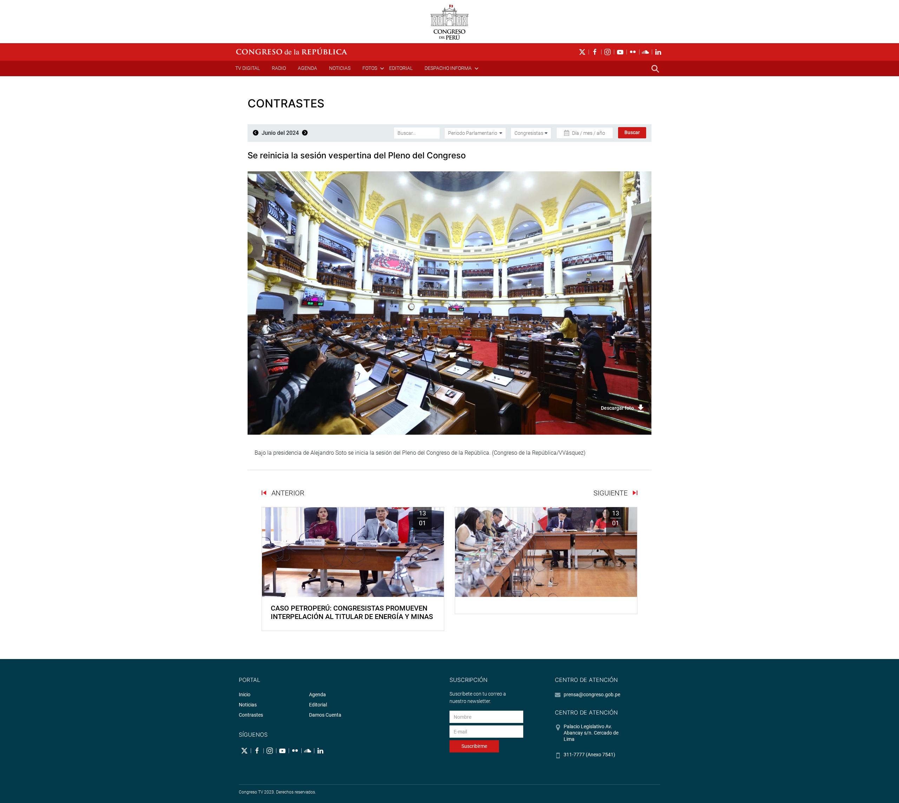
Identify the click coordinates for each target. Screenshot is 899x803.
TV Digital (247, 68)
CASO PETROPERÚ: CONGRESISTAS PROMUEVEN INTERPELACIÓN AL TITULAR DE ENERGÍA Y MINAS (352, 612)
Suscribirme (474, 746)
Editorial (401, 68)
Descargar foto (617, 408)
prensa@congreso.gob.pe (592, 694)
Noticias (339, 68)
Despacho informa (448, 68)
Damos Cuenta (325, 715)
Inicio (244, 694)
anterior (287, 493)
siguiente (611, 493)
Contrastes (251, 715)
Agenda (307, 68)
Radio (279, 68)
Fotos (369, 68)
